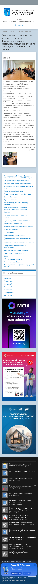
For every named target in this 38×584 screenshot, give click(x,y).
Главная (4, 31)
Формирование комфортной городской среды (19, 266)
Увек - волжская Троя (12, 262)
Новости (12, 31)
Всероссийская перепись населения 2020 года (19, 187)
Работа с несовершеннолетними (16, 250)
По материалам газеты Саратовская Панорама (17, 239)
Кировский (8, 287)
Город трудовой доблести (13, 191)
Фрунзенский (9, 295)
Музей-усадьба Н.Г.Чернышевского (17, 221)
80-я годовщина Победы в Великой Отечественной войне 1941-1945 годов (18, 177)
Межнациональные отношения (15, 215)
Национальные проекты (13, 223)
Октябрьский (8, 293)
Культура (7, 212)
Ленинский (8, 290)
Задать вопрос (16, 573)
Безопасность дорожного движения (17, 183)
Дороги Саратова (10, 197)
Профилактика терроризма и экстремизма (15, 246)
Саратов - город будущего (14, 253)
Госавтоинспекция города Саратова (17, 194)
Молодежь (8, 218)
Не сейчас (27, 573)
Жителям (19, 25)
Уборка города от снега (13, 259)
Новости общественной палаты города (18, 226)
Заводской (8, 284)
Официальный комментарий (14, 235)
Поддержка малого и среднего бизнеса (19, 243)
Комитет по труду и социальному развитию (16, 203)
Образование (9, 232)
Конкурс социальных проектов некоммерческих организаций (15, 208)
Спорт (6, 256)
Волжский (7, 278)
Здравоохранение (10, 200)
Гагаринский (8, 281)
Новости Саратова (25, 31)
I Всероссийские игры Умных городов (18, 181)
